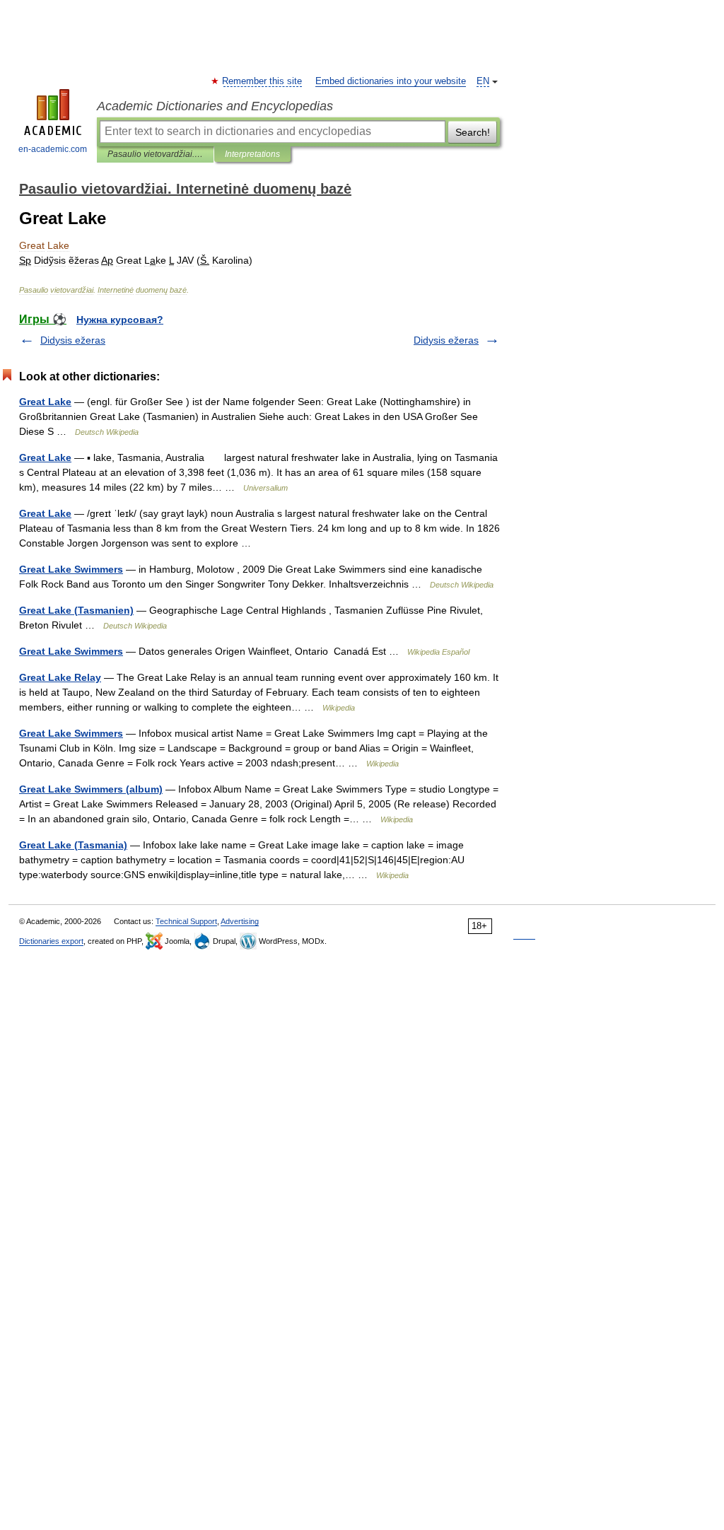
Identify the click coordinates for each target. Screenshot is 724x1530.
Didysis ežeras (72, 340)
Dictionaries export (51, 941)
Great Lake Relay (60, 677)
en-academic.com (52, 149)
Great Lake (45, 401)
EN (483, 81)
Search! (472, 132)
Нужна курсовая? (119, 319)
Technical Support (186, 921)
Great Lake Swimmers (71, 569)
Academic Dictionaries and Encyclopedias (215, 106)
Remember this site (262, 81)
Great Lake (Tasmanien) (76, 610)
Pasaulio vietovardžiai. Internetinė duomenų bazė (155, 154)
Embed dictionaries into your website (390, 81)
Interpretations (252, 154)
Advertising (240, 921)
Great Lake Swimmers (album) (91, 789)
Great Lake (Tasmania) (73, 845)
